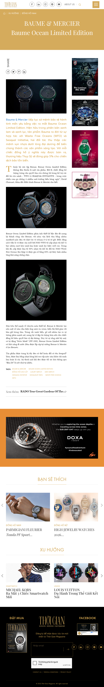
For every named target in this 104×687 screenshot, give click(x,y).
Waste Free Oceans (53, 375)
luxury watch (36, 372)
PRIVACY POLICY (65, 672)
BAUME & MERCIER (19, 369)
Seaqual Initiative (19, 375)
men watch (49, 372)
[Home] (4, 14)
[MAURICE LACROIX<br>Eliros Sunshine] (76, 572)
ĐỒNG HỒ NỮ (59, 586)
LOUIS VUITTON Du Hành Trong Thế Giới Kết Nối (28, 593)
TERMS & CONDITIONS (51, 672)
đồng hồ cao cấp (20, 372)
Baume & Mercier (17, 119)
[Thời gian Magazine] (11, 4)
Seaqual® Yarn (36, 375)
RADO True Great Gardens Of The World (41, 392)
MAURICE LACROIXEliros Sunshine (69, 591)
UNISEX (9, 586)
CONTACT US (37, 672)
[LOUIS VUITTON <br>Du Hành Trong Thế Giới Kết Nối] (28, 572)
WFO (14, 378)
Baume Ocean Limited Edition (41, 369)
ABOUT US (69, 4)
